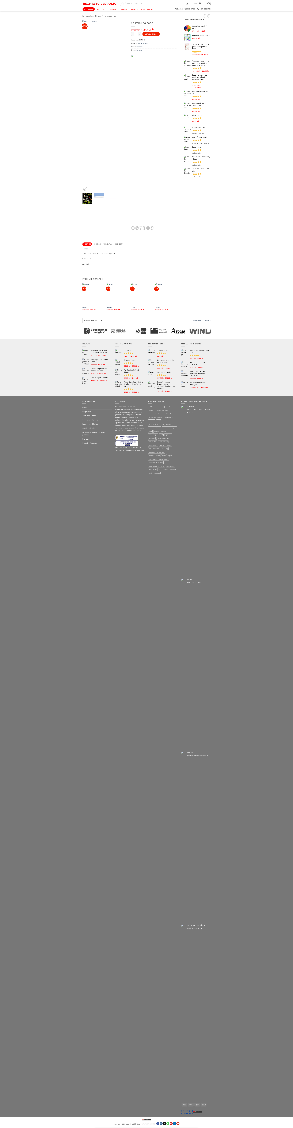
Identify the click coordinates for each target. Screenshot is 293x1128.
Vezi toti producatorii (201, 320)
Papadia (157, 307)
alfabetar (152, 407)
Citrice (133, 307)
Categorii (100, 9)
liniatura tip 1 (153, 435)
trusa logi (173, 469)
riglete (170, 455)
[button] (187, 3)
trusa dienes (153, 469)
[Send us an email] (164, 1123)
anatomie (160, 407)
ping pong (165, 449)
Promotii (112, 9)
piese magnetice (154, 449)
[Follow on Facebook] (157, 1123)
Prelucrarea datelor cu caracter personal (94, 433)
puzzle (164, 455)
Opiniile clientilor (89, 428)
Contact (150, 9)
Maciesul (85, 307)
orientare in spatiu (165, 445)
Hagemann (139, 50)
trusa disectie (163, 469)
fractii (159, 421)
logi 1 (161, 435)
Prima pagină (87, 16)
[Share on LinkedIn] (148, 228)
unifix (150, 473)
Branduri (85, 439)
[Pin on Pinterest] (144, 228)
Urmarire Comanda (89, 443)
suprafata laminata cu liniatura (158, 459)
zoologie (157, 473)
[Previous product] (208, 15)
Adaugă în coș (151, 34)
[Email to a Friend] (140, 228)
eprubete (152, 421)
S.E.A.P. (142, 9)
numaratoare (153, 445)
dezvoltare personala (155, 417)
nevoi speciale (163, 442)
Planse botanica (110, 16)
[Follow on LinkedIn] (174, 1123)
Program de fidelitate (129, 9)
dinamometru (169, 417)
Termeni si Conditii (89, 416)
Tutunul (109, 307)
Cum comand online (90, 420)
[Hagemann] (136, 140)
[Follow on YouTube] (177, 1123)
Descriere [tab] (87, 244)
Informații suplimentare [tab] (102, 244)
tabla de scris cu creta (156, 462)
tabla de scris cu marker (156, 466)
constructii (152, 414)
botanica (140, 47)
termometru (170, 466)
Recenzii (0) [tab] (118, 244)
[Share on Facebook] (133, 228)
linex (150, 431)
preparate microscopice (156, 452)
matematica (153, 442)
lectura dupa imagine (169, 428)
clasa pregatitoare (162, 410)
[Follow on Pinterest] (171, 1123)
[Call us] (167, 1123)
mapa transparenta (163, 438)
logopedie (168, 435)
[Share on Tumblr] (151, 228)
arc (166, 407)
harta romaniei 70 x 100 (156, 424)
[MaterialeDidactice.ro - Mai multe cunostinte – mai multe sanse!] (99, 3)
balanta (171, 407)
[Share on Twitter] (137, 228)
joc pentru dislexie (154, 428)
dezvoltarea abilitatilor (165, 414)
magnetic (152, 438)
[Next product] (204, 15)
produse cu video (154, 455)
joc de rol (169, 424)
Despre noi (86, 412)
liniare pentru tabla (160, 431)
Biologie (98, 16)
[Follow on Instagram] (161, 1123)
